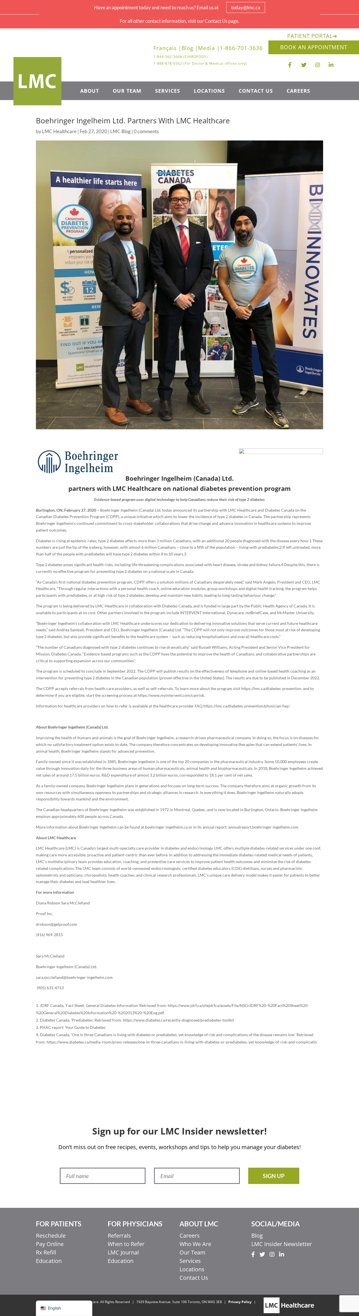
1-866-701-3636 (241, 49)
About (89, 91)
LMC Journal (123, 1252)
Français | (167, 49)
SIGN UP (274, 1175)
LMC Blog (120, 131)
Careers (298, 91)
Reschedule (51, 1235)
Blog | (189, 49)
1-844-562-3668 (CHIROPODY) (180, 57)
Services (167, 91)
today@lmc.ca (245, 7)
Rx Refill (46, 1252)
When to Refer (126, 1244)
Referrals (119, 1235)
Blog (257, 1235)
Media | (209, 49)
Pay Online (50, 1244)
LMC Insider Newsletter (281, 1244)
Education (49, 1261)
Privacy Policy (240, 1301)
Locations (209, 91)
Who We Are (195, 1244)
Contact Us (256, 91)
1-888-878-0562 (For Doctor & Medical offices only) (200, 63)
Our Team (127, 91)
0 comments (146, 131)
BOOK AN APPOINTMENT (313, 47)
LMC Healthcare (59, 131)
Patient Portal (312, 36)
